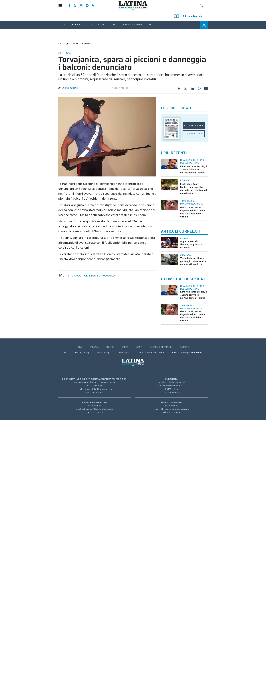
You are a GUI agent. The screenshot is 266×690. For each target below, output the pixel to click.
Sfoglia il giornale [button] (193, 125)
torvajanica (106, 276)
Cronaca (86, 43)
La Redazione (70, 88)
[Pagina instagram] (80, 5)
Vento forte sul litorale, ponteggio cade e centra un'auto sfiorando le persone (193, 261)
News (75, 43)
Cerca (201, 5)
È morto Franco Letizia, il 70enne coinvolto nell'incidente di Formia (193, 169)
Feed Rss (91, 5)
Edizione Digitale (192, 16)
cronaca (74, 276)
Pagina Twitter (74, 5)
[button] (61, 5)
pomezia (88, 276)
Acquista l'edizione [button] (193, 133)
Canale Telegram (86, 5)
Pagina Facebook (68, 5)
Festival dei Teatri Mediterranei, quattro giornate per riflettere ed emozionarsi (193, 188)
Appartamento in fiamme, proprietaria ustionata (191, 244)
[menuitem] (63, 24)
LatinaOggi (63, 43)
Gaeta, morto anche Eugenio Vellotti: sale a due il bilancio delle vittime (192, 212)
